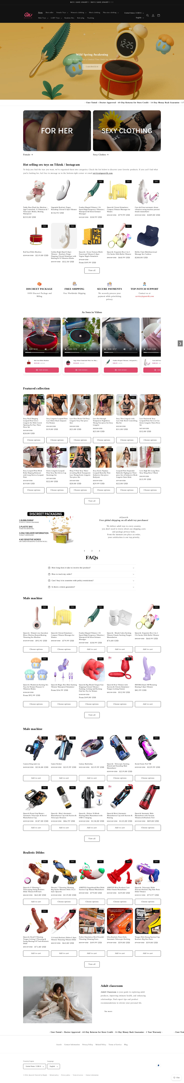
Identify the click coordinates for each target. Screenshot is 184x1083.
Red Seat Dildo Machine (32, 252)
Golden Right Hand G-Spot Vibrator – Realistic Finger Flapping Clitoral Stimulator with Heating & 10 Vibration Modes (63, 255)
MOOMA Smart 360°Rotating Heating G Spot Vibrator (146, 686)
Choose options (33, 440)
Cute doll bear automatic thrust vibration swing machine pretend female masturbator (147, 209)
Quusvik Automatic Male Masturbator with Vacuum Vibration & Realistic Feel (145, 815)
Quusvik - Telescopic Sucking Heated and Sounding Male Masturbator (118, 766)
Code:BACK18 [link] (92, 66)
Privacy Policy (87, 1044)
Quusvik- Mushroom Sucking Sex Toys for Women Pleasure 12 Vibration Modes (35, 687)
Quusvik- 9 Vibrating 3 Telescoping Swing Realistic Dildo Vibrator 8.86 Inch (33, 890)
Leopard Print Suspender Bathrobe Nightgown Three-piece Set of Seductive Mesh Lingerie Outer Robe (126, 474)
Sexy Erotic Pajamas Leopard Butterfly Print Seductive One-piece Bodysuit (102, 474)
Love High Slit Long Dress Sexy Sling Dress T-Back (149, 472)
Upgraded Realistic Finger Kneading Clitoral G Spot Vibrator (64, 208)
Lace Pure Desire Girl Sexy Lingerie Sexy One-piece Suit (80, 421)
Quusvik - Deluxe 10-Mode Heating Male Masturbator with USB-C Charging (90, 815)
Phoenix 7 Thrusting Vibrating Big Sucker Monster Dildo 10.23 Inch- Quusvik (63, 890)
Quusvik (31, 1075)
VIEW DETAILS (43, 370)
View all (92, 270)
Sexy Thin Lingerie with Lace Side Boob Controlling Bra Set (126, 421)
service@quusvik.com (103, 173)
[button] (62, 12)
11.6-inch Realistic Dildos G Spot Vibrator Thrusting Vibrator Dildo (63, 939)
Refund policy (54, 1075)
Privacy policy (65, 1075)
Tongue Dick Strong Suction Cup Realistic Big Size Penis (147, 938)
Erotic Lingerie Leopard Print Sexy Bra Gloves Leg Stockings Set (56, 473)
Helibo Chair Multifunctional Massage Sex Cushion (146, 253)
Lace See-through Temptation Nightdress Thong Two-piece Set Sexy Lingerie (103, 422)
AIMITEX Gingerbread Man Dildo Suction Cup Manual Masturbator (91, 889)
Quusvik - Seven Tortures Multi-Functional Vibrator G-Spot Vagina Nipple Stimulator (91, 254)
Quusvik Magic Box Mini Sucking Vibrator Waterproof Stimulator (64, 686)
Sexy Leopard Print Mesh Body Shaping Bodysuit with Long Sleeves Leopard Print (33, 474)
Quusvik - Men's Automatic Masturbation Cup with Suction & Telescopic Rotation (63, 815)
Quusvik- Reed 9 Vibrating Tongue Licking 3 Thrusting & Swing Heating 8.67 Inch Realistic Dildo (36, 940)
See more (108, 1011)
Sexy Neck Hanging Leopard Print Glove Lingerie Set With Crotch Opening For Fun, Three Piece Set (32, 423)
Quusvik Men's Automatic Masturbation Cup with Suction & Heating (119, 815)
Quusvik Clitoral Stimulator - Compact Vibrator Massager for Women (118, 209)
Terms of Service (115, 1044)
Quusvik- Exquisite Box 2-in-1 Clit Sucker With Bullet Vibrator (119, 253)
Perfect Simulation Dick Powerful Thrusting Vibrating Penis (91, 938)
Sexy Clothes (99, 154)
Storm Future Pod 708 (143, 764)
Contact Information (72, 1044)
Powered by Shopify (41, 1075)
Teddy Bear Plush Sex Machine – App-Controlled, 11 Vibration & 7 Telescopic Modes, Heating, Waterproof (35, 210)
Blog (125, 1044)
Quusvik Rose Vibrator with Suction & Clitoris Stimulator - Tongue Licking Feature (118, 687)
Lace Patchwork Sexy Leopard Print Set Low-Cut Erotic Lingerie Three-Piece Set (150, 422)
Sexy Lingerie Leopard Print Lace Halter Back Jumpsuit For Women (57, 421)
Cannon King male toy (31, 764)
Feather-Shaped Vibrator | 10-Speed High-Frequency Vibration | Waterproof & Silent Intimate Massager (91, 210)
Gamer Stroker (56, 764)
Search (59, 1044)
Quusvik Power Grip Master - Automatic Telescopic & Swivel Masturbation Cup (35, 815)
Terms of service (78, 1075)
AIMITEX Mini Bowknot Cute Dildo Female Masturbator (118, 889)
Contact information (92, 1075)
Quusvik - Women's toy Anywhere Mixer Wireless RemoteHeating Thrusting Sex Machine (35, 635)
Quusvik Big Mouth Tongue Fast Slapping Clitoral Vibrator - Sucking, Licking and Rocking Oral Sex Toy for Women (91, 688)
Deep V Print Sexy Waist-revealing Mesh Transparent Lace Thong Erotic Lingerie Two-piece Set (80, 474)
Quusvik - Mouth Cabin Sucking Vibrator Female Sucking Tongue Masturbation (119, 635)
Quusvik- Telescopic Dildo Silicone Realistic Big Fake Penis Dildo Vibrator (147, 890)
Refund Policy (101, 1044)
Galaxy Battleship (86, 764)
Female (26, 154)
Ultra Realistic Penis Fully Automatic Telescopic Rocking (118, 938)
